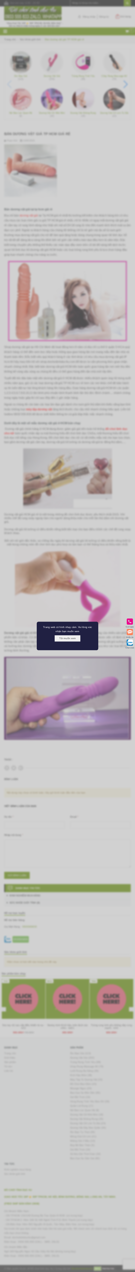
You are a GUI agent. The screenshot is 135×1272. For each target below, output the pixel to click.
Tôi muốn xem (67, 638)
